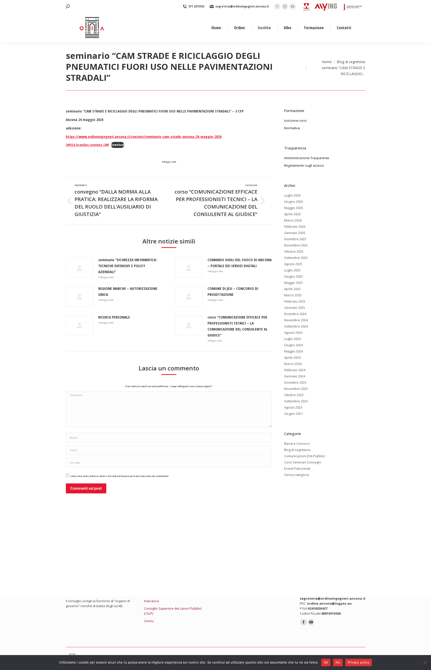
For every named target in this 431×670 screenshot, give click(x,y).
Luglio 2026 (292, 195)
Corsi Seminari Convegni (302, 462)
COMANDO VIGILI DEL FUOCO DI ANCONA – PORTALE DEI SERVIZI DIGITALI (240, 262)
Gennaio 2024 (294, 376)
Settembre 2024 (296, 326)
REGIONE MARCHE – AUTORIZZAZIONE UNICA (127, 291)
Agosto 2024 (293, 332)
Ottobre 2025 (294, 251)
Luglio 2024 (292, 338)
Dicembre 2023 (295, 382)
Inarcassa (151, 601)
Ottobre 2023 (294, 395)
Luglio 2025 (292, 270)
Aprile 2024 (292, 357)
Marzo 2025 (293, 295)
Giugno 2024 (293, 345)
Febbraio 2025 (294, 301)
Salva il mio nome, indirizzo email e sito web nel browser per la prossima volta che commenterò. (119, 476)
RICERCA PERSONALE (114, 317)
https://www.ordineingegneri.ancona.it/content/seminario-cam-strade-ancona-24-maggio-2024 (143, 136)
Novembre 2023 (296, 388)
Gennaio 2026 (294, 232)
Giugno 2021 (293, 413)
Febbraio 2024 (294, 370)
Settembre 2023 (296, 401)
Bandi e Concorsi (297, 443)
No (337, 662)
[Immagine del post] (79, 268)
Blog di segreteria (297, 449)
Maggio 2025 (293, 282)
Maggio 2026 (293, 208)
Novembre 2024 (296, 320)
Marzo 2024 (293, 363)
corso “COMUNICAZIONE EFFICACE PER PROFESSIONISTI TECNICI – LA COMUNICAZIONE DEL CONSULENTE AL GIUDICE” (238, 326)
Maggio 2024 (293, 351)
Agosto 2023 (293, 407)
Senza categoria (296, 474)
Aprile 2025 (292, 289)
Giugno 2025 (293, 276)
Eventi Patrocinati (297, 468)
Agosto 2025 (293, 264)
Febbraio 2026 (294, 226)
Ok (326, 662)
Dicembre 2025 (295, 239)
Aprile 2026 (292, 214)
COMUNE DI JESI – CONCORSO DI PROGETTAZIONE (233, 291)
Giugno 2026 (293, 201)
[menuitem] (216, 27)
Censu (149, 621)
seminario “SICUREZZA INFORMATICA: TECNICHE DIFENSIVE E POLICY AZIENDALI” (127, 265)
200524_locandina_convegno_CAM (87, 145)
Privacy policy (359, 662)
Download (117, 145)
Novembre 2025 (296, 245)
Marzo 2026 (293, 220)
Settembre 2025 (296, 257)
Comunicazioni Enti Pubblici (304, 456)
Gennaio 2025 (294, 307)
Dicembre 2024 (295, 314)
